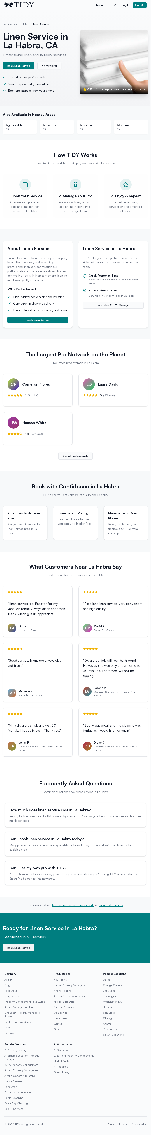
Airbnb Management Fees (19, 1007)
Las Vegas (109, 990)
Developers (60, 1018)
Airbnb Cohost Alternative (69, 996)
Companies (60, 1012)
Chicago (108, 1018)
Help (7, 1027)
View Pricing (49, 65)
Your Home (60, 979)
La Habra (24, 23)
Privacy (123, 1124)
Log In (125, 5)
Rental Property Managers (69, 985)
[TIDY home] (49, 5)
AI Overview (61, 1050)
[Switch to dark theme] (115, 5)
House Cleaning (13, 1081)
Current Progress (64, 1072)
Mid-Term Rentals (64, 1001)
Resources (10, 990)
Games (58, 1023)
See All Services (13, 1108)
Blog (7, 985)
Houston (108, 1007)
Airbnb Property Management (22, 1070)
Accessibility (139, 1124)
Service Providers (64, 1007)
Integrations (11, 996)
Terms (111, 1124)
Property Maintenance (17, 1092)
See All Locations (113, 1034)
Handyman (10, 1086)
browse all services (111, 905)
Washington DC (112, 1001)
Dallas (106, 979)
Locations (9, 23)
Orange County (112, 985)
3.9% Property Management (21, 1064)
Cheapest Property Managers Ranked (22, 1014)
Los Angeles (110, 996)
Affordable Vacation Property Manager (21, 1057)
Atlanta (107, 1023)
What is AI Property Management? (74, 1055)
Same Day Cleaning (16, 1103)
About (8, 979)
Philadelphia (110, 1029)
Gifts (56, 1029)
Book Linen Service (18, 65)
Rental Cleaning (13, 1097)
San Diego (109, 1012)
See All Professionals (75, 455)
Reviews (9, 1032)
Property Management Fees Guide (24, 1001)
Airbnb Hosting (63, 990)
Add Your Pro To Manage (113, 305)
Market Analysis (63, 1061)
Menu (99, 5)
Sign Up (139, 5)
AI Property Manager (16, 1050)
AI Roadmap (61, 1066)
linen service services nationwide (73, 905)
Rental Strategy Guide (17, 1021)
